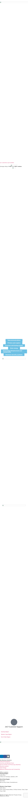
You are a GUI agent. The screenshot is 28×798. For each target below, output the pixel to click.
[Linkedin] (1, 756)
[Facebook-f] (5, 756)
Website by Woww (4, 796)
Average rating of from (11, 166)
